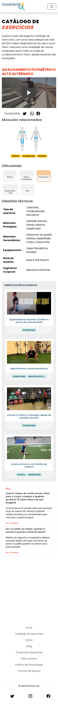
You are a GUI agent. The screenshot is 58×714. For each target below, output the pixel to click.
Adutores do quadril (37, 376)
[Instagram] (30, 696)
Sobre (29, 640)
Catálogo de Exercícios (29, 634)
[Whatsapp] (32, 113)
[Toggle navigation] (51, 6)
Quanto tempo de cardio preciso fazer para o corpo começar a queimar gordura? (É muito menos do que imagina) (28, 498)
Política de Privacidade (29, 665)
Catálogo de (20, 24)
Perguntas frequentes (29, 652)
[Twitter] (24, 113)
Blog (29, 646)
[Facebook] (38, 113)
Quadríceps (29, 330)
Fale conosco (29, 658)
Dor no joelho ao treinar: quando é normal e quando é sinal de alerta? (26, 530)
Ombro (21, 474)
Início (29, 627)
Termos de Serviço (29, 671)
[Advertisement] (29, 589)
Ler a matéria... (13, 523)
